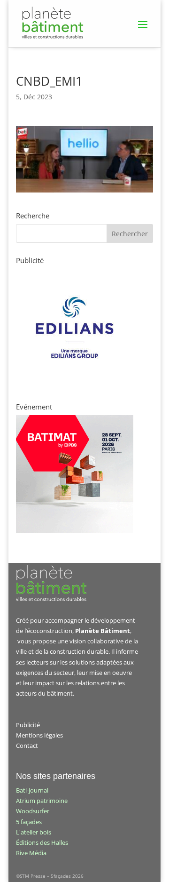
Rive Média (31, 853)
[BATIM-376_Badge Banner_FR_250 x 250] (74, 530)
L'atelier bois (33, 832)
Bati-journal (32, 790)
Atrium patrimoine (42, 800)
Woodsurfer (32, 811)
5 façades (29, 822)
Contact (27, 745)
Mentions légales (39, 735)
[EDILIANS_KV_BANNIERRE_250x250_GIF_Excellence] (74, 384)
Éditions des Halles (42, 842)
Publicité (28, 725)
